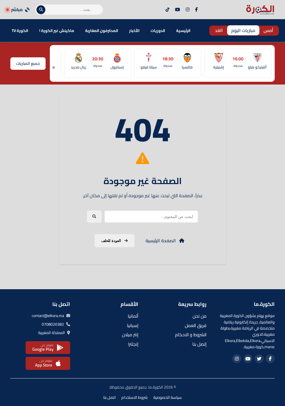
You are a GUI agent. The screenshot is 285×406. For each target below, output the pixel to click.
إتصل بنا (199, 344)
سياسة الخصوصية (167, 397)
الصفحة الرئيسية (161, 240)
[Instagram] (188, 9)
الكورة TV (20, 30)
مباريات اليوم (243, 30)
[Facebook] (196, 9)
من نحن (200, 316)
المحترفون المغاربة (101, 30)
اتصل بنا (109, 397)
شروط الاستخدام (134, 397)
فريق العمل (196, 325)
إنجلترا (133, 344)
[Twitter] (259, 358)
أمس (268, 30)
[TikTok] (167, 9)
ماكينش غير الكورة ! (56, 30)
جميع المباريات (28, 63)
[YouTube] (177, 9)
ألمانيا (133, 316)
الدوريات (158, 30)
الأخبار (134, 30)
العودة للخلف (111, 241)
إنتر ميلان (130, 334)
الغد (219, 30)
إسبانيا (132, 325)
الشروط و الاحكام (191, 334)
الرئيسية (183, 30)
